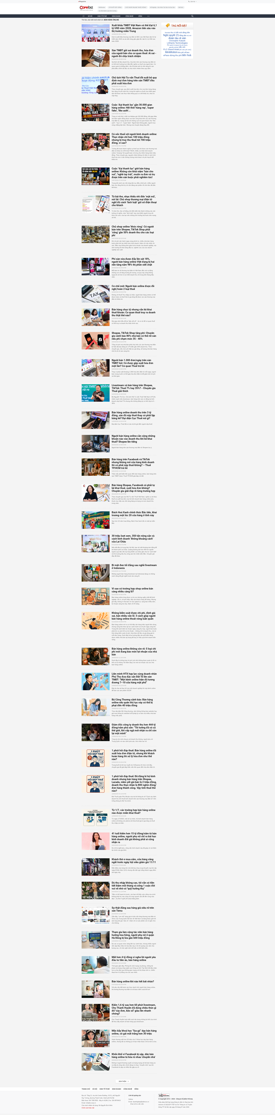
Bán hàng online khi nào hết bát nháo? (133, 981)
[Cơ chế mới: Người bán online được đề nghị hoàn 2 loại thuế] (97, 294)
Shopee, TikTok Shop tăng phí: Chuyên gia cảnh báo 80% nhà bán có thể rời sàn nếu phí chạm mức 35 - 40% (134, 336)
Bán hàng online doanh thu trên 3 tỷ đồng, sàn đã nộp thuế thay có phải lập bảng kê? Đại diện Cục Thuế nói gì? (133, 415)
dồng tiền (186, 33)
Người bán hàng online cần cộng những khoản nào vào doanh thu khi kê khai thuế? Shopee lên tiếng (133, 438)
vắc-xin (182, 47)
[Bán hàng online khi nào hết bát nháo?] (97, 989)
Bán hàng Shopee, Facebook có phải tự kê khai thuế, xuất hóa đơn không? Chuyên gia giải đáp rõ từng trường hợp (133, 488)
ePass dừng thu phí (172, 55)
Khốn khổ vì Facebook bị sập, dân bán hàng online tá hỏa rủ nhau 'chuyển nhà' (133, 1056)
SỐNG (140, 16)
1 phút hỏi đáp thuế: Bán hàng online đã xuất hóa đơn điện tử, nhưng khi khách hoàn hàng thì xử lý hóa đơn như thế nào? (134, 755)
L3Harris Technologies (177, 43)
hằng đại (182, 35)
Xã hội (94, 1089)
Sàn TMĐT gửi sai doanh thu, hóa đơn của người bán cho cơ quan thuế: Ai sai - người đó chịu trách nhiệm (134, 53)
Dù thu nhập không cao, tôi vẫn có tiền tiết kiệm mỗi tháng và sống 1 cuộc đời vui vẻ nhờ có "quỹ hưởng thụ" (133, 885)
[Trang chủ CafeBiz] (83, 16)
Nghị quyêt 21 (171, 35)
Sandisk (167, 32)
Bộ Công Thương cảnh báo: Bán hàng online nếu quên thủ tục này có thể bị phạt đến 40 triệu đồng (132, 702)
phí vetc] (188, 49)
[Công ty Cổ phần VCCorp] (164, 1094)
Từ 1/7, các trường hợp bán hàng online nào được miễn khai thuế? (133, 811)
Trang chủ (86, 1089)
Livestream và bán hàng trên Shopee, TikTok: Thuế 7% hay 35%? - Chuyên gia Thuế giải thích (133, 388)
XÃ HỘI (90, 16)
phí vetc (182, 49)
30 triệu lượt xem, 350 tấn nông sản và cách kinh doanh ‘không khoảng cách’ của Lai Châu (133, 538)
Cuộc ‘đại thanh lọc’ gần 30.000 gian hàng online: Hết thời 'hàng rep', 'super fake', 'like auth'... (133, 107)
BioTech (181, 7)
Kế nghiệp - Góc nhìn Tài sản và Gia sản (162, 7)
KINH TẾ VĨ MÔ (102, 16)
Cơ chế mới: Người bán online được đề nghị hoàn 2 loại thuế (133, 287)
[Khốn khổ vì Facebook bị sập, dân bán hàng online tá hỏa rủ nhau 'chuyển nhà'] (97, 1062)
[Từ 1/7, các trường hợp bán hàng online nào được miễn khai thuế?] (97, 817)
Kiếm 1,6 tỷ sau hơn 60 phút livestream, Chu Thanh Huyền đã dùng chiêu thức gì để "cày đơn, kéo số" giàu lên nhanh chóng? (134, 1009)
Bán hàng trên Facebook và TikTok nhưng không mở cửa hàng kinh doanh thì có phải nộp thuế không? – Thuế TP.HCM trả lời (133, 464)
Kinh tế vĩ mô (105, 1089)
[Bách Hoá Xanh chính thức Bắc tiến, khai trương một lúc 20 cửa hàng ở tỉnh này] (97, 520)
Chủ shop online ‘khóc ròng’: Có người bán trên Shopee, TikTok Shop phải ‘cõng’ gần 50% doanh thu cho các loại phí (133, 231)
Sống (136, 1089)
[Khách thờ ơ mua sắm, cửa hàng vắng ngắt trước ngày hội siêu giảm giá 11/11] (97, 867)
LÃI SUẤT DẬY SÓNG (115, 7)
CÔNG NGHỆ (129, 16)
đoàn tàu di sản (177, 38)
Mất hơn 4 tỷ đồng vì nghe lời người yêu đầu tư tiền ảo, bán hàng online (134, 959)
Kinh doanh (116, 1089)
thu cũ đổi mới (176, 33)
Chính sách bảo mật (88, 1108)
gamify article (173, 47)
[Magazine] (82, 1)
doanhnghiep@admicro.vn (141, 1102)
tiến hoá (186, 55)
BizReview (102, 7)
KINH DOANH (116, 16)
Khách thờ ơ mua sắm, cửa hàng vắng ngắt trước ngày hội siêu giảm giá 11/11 (134, 861)
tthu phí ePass (183, 52)
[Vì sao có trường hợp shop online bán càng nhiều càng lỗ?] (97, 596)
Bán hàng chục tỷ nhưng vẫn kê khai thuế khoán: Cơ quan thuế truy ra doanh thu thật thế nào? (133, 312)
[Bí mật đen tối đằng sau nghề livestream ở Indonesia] (97, 573)
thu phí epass (183, 45)
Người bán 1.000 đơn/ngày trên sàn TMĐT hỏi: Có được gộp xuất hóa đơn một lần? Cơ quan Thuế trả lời (132, 363)
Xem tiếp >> (118, 1080)
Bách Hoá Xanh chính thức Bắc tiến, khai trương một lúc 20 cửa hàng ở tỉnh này (134, 514)
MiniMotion (171, 52)
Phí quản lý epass (173, 45)
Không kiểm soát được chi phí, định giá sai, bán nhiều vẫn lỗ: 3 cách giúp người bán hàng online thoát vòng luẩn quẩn (133, 615)
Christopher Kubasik (177, 41)
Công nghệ (127, 1089)
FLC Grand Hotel (171, 49)
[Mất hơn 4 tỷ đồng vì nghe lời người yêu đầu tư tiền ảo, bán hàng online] (97, 965)
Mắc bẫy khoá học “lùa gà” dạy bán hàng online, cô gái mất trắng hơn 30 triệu (134, 1032)
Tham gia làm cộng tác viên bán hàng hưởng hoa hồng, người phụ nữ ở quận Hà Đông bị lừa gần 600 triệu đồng (133, 935)
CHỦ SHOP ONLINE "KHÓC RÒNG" (135, 7)
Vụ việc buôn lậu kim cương (107, 11)
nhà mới (188, 35)
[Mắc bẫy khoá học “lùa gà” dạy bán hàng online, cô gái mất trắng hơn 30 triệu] (97, 1038)
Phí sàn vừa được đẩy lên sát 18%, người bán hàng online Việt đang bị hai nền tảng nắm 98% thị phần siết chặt (133, 261)
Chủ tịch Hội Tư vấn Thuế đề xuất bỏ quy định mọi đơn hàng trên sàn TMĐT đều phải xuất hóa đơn (134, 80)
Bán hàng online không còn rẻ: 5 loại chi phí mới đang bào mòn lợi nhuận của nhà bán (134, 651)
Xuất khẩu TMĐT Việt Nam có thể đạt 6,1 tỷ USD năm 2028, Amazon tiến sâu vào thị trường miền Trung (134, 28)
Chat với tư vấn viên (137, 1104)
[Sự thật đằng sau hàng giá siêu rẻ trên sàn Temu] (97, 915)
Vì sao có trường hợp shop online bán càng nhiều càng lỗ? (132, 590)
